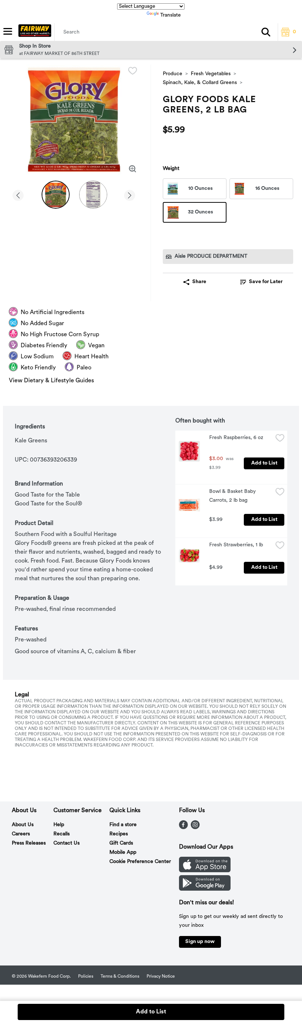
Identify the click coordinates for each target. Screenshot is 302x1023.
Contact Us (66, 843)
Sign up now (200, 941)
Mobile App (122, 852)
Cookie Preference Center (140, 861)
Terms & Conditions (120, 976)
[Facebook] (183, 828)
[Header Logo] (33, 32)
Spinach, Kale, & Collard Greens (200, 83)
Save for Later (265, 282)
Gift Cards (121, 843)
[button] (266, 32)
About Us (23, 825)
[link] (261, 282)
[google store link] (205, 889)
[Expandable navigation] (8, 31)
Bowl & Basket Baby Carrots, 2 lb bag (233, 496)
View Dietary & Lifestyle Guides (51, 381)
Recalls (61, 834)
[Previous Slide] (18, 194)
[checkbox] (132, 70)
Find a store (123, 825)
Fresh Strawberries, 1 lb (236, 545)
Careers (21, 834)
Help (58, 825)
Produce (172, 74)
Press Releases (29, 843)
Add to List (264, 463)
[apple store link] (205, 871)
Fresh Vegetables (211, 74)
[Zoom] (132, 168)
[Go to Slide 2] (93, 194)
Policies (85, 976)
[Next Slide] (129, 194)
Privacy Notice (161, 976)
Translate (170, 15)
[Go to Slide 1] (55, 194)
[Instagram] (195, 828)
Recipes (118, 834)
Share (199, 282)
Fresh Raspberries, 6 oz (236, 438)
